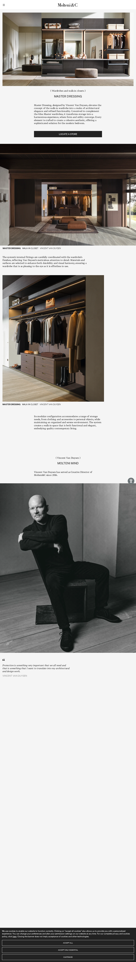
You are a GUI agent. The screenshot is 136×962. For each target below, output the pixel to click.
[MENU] (4, 5)
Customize (68, 957)
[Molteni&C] (68, 5)
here (14, 936)
